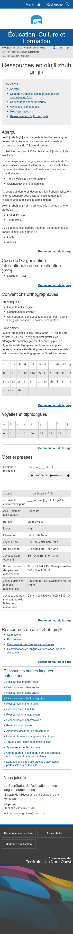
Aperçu (14, 89)
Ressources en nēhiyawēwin (23, 720)
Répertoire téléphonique (18, 833)
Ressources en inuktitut (20, 709)
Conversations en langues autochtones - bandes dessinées (36, 650)
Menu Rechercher (45, 4)
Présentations (15, 639)
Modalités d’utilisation (19, 844)
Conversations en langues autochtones (30, 644)
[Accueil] (36, 19)
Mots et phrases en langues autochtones (30, 736)
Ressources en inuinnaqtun (22, 703)
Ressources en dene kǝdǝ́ (22, 682)
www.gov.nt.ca (8, 47)
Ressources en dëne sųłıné (22, 687)
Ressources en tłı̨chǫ (19, 725)
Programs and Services (34, 47)
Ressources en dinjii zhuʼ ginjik (25, 698)
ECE (19, 47)
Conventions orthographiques (28, 102)
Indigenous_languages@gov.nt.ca (24, 813)
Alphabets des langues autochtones (27, 731)
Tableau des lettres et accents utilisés (28, 742)
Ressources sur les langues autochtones (20, 51)
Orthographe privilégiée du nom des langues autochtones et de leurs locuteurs (33, 754)
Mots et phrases (19, 111)
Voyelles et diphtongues (24, 107)
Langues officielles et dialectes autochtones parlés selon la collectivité (32, 763)
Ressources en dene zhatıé (22, 693)
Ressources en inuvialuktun (23, 714)
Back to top (54, 251)
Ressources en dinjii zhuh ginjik (29, 116)
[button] (61, 48)
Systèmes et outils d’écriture (23, 747)
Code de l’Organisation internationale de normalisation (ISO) (34, 95)
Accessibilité (54, 833)
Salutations (14, 634)
